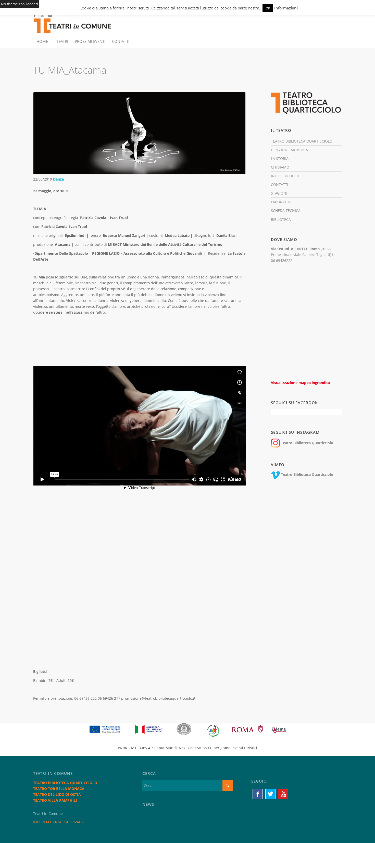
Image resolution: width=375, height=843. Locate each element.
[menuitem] (42, 41)
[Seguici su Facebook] (258, 794)
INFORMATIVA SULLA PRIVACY (58, 822)
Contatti (279, 184)
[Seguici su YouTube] (283, 794)
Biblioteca (281, 219)
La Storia (280, 158)
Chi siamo (280, 167)
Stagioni (279, 193)
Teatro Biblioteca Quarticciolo (301, 141)
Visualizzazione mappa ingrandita (300, 382)
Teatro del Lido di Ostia (57, 794)
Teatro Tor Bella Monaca (58, 788)
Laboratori (282, 201)
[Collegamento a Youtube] (50, 15)
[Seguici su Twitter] (270, 794)
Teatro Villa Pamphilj (55, 800)
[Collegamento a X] (42, 15)
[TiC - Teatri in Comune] (72, 23)
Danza (58, 179)
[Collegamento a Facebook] (34, 15)
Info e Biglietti (285, 175)
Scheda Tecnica (286, 210)
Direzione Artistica (289, 149)
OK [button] (268, 8)
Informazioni (286, 7)
